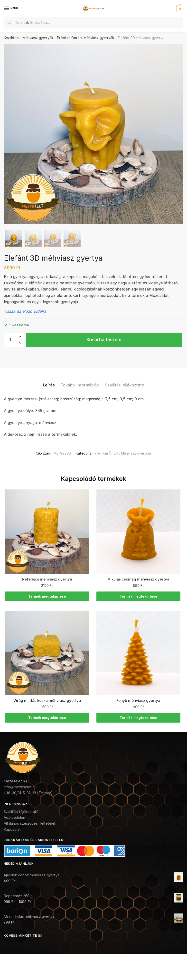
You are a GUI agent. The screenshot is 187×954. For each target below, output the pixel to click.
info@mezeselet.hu (20, 787)
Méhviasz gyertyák (38, 38)
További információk (80, 385)
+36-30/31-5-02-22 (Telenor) (28, 792)
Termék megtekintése (47, 596)
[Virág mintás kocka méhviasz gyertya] (47, 653)
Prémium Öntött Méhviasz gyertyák (85, 38)
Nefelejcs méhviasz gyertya (47, 579)
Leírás (49, 385)
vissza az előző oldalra (25, 311)
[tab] (49, 381)
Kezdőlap (11, 38)
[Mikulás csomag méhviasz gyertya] (138, 531)
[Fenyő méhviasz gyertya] (138, 653)
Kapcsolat (12, 829)
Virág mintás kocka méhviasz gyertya (47, 700)
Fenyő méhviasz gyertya (138, 700)
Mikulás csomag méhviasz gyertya (138, 579)
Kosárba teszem (104, 339)
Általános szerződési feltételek (30, 823)
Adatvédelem (15, 817)
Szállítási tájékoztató (124, 385)
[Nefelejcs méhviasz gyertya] (47, 531)
